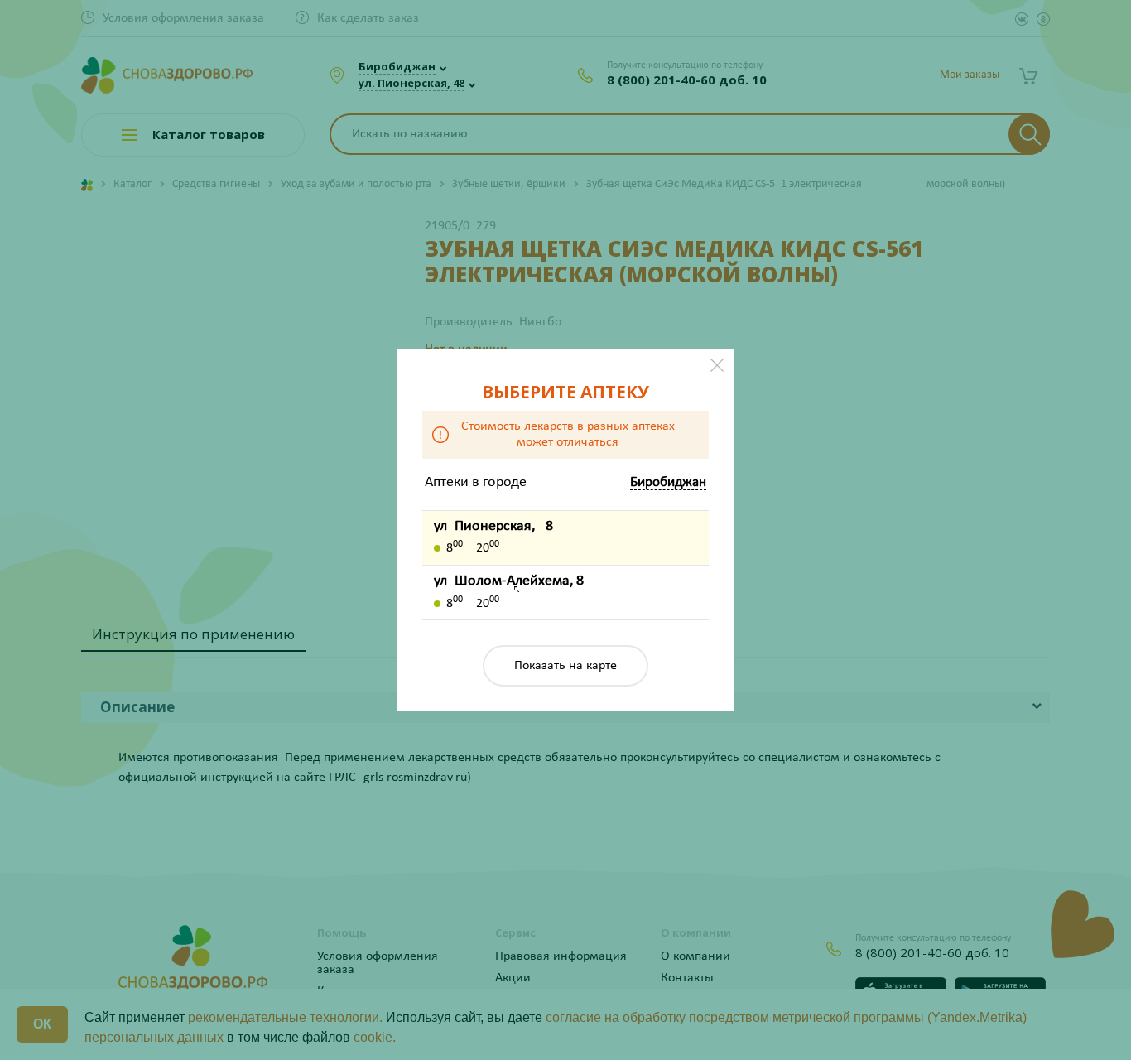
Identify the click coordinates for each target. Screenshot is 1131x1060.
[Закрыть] (717, 365)
